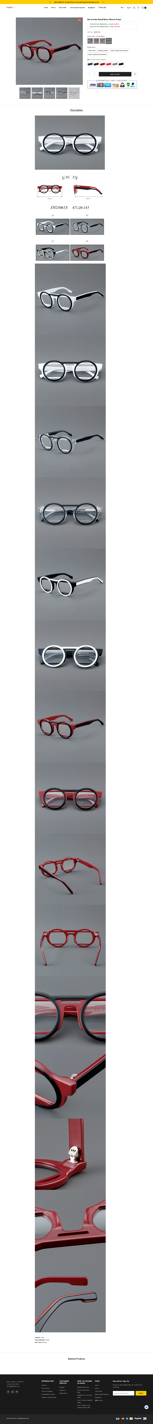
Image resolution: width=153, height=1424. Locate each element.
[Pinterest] (16, 1391)
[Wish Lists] (135, 74)
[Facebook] (8, 1391)
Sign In (129, 8)
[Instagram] (12, 1391)
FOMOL (9, 7)
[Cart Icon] (143, 8)
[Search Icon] (134, 8)
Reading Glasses (103, 50)
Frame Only (91, 50)
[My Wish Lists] (138, 8)
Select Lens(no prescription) (119, 50)
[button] (146, 1407)
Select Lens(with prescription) (97, 54)
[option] (76, 2)
